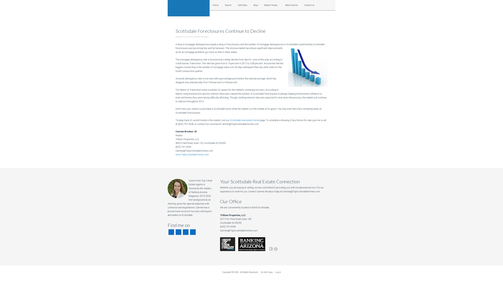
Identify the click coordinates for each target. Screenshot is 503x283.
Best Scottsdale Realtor (189, 8)
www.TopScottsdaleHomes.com (192, 154)
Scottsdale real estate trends (244, 120)
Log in (278, 272)
